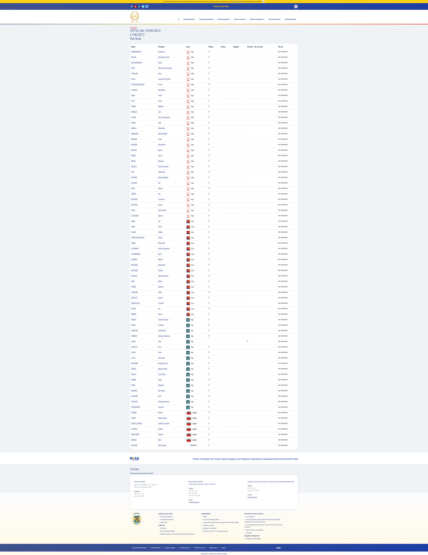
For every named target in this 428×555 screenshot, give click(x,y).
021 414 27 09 (193, 491)
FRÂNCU (134, 336)
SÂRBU (133, 194)
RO (296, 6)
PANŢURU (134, 292)
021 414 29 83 (193, 493)
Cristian (161, 303)
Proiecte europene (274, 19)
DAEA (133, 95)
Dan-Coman (162, 210)
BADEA (133, 319)
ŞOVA (133, 210)
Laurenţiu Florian (164, 79)
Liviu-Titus (162, 374)
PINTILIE (134, 298)
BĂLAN (133, 57)
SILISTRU (134, 205)
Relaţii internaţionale (257, 19)
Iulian (160, 314)
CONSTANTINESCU (137, 84)
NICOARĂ (134, 363)
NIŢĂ (133, 281)
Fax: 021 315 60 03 (253, 490)
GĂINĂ (133, 106)
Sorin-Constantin (164, 117)
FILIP (133, 101)
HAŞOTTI (134, 347)
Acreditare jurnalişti (166, 517)
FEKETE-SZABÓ (136, 423)
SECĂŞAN (134, 396)
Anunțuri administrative (139, 548)
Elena (160, 150)
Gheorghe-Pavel (164, 57)
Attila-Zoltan (162, 418)
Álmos (160, 412)
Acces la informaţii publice (211, 519)
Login (278, 548)
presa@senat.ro (252, 497)
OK (263, 1)
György (160, 429)
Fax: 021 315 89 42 (194, 495)
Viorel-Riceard (163, 319)
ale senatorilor (250, 517)
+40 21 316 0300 (139, 496)
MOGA (133, 161)
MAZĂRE (134, 144)
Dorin (160, 380)
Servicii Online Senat (221, 6)
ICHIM (133, 352)
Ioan (159, 73)
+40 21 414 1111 (139, 494)
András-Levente (163, 423)
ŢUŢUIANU (135, 216)
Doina (160, 205)
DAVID (133, 243)
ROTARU (134, 183)
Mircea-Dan (162, 445)
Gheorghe (161, 128)
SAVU (133, 188)
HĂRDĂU (134, 259)
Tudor (160, 292)
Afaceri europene (239, 19)
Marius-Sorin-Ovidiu (165, 68)
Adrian (160, 216)
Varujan (161, 407)
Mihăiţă (161, 106)
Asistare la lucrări (208, 525)
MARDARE (134, 134)
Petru (160, 101)
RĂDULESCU (135, 303)
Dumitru (161, 287)
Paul (159, 352)
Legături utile (213, 548)
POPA (133, 385)
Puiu (159, 347)
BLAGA (133, 232)
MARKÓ (134, 440)
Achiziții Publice (155, 548)
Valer (160, 139)
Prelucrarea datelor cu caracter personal (215, 531)
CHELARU (134, 73)
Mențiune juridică (290, 19)
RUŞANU (134, 391)
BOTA (133, 68)
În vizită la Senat (184, 548)
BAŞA (133, 227)
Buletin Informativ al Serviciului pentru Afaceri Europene (177, 534)
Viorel (160, 237)
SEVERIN (134, 199)
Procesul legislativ (223, 19)
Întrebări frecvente (199, 548)
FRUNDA (134, 429)
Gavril (160, 155)
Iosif (159, 396)
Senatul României (188, 19)
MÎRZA (133, 155)
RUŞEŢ (133, 309)
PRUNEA (134, 177)
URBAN (133, 314)
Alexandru (161, 90)
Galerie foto (163, 522)
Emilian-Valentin (164, 336)
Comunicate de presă (166, 519)
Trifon (160, 62)
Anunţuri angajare (169, 548)
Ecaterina (161, 52)
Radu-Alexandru (164, 248)
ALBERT (134, 412)
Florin (160, 84)
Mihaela (161, 385)
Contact (223, 548)
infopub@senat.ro (194, 502)
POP (132, 172)
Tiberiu (160, 434)
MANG (133, 123)
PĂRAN (133, 380)
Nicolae (161, 161)
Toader (160, 270)
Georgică (161, 199)
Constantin (162, 330)
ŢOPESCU (134, 401)
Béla (159, 440)
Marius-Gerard (163, 276)
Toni (159, 112)
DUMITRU (134, 330)
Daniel (160, 188)
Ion (159, 183)
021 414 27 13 (252, 488)
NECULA (134, 276)
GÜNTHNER (135, 434)
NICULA (134, 166)
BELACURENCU (136, 62)
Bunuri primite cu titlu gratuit (254, 530)
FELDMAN (134, 248)
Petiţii (205, 517)
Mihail (160, 259)
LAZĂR (133, 117)
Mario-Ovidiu (162, 369)
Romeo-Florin (163, 363)
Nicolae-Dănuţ (163, 177)
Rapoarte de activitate (210, 528)
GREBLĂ (134, 112)
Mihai (160, 281)
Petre (160, 95)
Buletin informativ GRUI (167, 531)
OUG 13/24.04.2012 (238, 1)
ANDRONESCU (136, 52)
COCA (133, 79)
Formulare (249, 533)
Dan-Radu (161, 391)
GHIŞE (133, 341)
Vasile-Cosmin (163, 166)
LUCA (133, 358)
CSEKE (133, 418)
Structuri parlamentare (206, 19)
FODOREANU (135, 254)
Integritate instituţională (253, 539)
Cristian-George (163, 401)
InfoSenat (163, 528)
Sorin (160, 254)
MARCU (134, 128)
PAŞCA (133, 374)
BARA (133, 221)
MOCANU (134, 265)
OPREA (133, 287)
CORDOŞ (134, 90)
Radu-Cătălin (162, 134)
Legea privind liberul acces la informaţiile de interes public (221, 522)
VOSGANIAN (135, 407)
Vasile (160, 232)
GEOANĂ (134, 445)
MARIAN (134, 139)
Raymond (161, 358)
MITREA (134, 150)
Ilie (159, 194)
